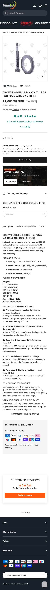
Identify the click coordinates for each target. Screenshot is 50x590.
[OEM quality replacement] (10, 86)
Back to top (25, 512)
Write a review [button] (25, 495)
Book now (11, 181)
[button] (40, 5)
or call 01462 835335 (25, 182)
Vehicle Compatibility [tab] (26, 226)
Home (4, 32)
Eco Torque (11, 584)
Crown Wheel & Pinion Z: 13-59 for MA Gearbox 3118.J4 (26, 32)
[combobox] (25, 13)
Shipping (15, 109)
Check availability (25, 160)
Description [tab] (8, 226)
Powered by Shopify (22, 584)
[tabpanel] (25, 323)
